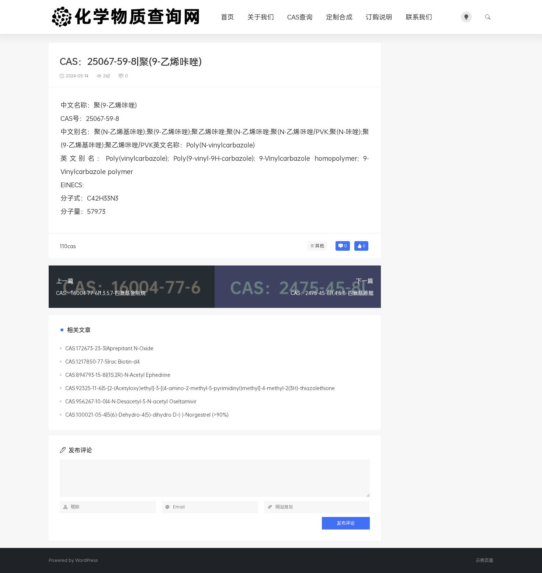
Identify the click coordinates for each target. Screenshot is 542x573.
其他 (319, 246)
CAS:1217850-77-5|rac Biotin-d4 (102, 361)
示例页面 (484, 560)
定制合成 (339, 17)
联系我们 (419, 17)
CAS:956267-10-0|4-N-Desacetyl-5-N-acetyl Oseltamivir (131, 401)
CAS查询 (300, 17)
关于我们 (260, 17)
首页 (227, 17)
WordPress (86, 560)
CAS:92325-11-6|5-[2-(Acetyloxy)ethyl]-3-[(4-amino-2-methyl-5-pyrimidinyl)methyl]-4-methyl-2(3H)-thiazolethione (200, 388)
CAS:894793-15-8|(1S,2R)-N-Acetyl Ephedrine (117, 374)
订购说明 (379, 17)
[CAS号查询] (127, 17)
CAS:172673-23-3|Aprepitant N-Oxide (109, 348)
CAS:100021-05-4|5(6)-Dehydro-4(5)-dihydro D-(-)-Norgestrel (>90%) (147, 414)
